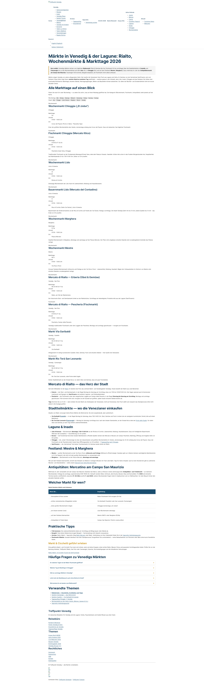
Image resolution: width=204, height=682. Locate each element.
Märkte (58, 22)
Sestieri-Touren (61, 18)
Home (50, 21)
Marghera (73, 100)
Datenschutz (52, 654)
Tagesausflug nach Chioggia (109, 442)
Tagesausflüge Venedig (55, 629)
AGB (49, 656)
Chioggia (131, 28)
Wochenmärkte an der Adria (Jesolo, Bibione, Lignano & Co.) (70, 601)
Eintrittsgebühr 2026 (54, 644)
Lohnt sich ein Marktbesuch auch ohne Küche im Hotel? (67, 578)
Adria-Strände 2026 (54, 637)
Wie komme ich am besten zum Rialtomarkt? (63, 583)
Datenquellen (52, 660)
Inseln (58, 14)
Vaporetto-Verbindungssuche (131, 535)
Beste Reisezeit (112, 21)
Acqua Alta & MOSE (54, 635)
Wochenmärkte (133, 30)
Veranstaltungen (61, 33)
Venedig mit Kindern (62, 24)
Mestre (78, 100)
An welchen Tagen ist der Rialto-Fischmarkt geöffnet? (66, 562)
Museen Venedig (53, 641)
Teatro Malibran (61, 31)
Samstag (90, 98)
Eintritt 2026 (102, 21)
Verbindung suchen (91, 22)
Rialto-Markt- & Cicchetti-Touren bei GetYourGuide (63, 552)
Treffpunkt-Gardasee (65, 679)
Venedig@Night (61, 20)
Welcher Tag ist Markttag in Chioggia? (61, 568)
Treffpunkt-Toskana (78, 679)
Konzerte (59, 26)
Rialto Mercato (80, 535)
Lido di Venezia (65, 100)
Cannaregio (70, 420)
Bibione (131, 17)
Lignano (131, 23)
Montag (61, 98)
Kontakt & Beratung (54, 622)
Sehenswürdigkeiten (62, 10)
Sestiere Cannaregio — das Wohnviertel (64, 595)
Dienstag (67, 98)
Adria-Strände (130, 12)
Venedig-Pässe (60, 16)
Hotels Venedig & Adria (55, 625)
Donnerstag (79, 98)
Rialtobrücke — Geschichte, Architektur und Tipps (67, 593)
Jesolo (131, 15)
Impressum (51, 652)
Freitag (85, 98)
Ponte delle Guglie (141, 420)
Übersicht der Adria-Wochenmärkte (85, 463)
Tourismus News (149, 21)
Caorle (131, 19)
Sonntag (96, 98)
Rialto (66, 389)
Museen (58, 12)
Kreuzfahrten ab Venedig (55, 627)
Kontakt (50, 658)
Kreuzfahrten (77, 23)
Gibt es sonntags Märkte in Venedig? (61, 573)
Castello (62, 416)
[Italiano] (102, 675)
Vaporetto (85, 20)
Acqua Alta (121, 21)
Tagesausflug (77, 21)
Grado (131, 25)
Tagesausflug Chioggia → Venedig (62, 599)
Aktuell (143, 19)
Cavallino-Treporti (134, 21)
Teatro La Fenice (61, 29)
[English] (102, 669)
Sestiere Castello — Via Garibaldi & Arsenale (65, 597)
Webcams (147, 23)
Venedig (55, 7)
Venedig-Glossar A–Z (54, 646)
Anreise (72, 19)
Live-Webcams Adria (54, 639)
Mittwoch (73, 98)
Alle (57, 98)
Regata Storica (60, 35)
